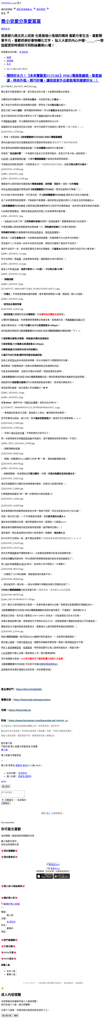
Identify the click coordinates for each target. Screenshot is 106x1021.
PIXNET (32, 983)
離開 (16, 1016)
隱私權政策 (68, 983)
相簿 (9, 57)
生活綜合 (23, 52)
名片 (9, 64)
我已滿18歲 (6, 1016)
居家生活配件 (24, 776)
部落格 (10, 61)
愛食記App (55, 868)
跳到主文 (5, 29)
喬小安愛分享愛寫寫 (21, 21)
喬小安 (4, 750)
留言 (25, 765)
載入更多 (5, 787)
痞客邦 (18, 765)
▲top (3, 781)
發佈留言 (5, 803)
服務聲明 (79, 983)
